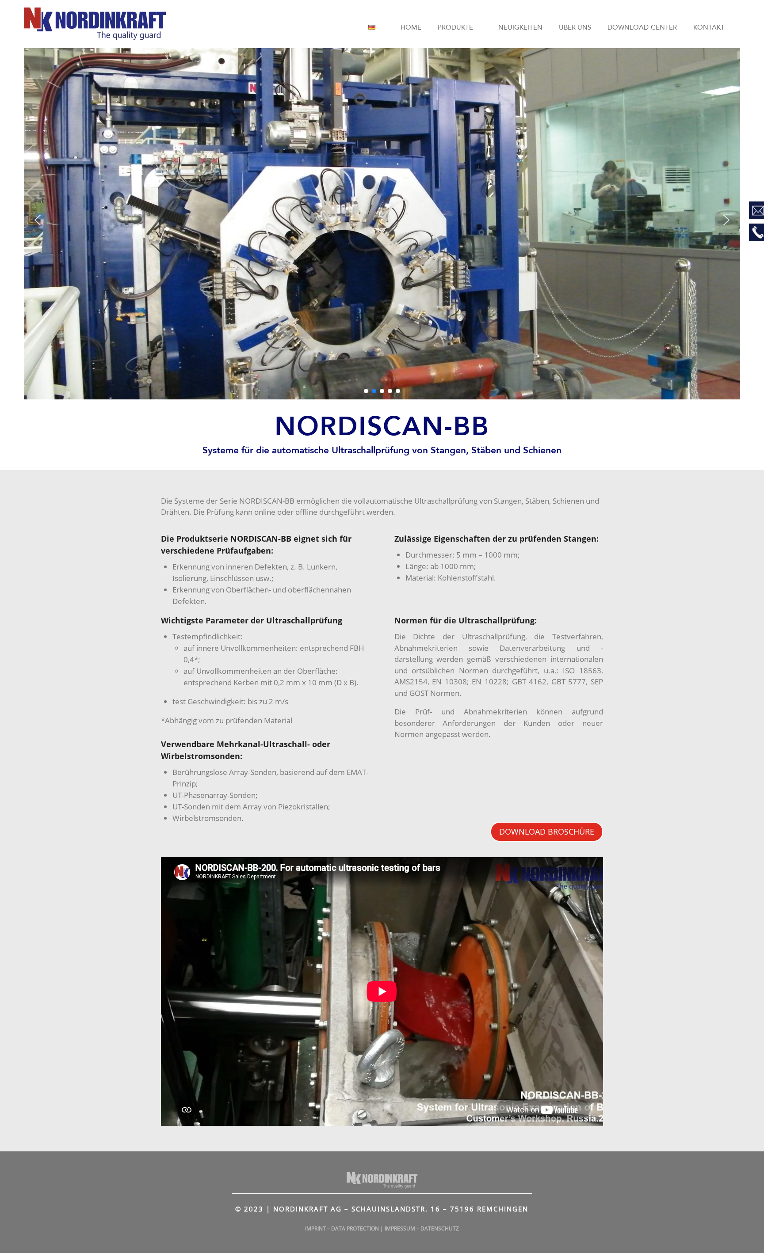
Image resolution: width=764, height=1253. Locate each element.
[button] (38, 220)
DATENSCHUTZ (439, 1228)
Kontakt (709, 28)
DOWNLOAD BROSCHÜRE (546, 831)
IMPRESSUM (400, 1228)
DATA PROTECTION (355, 1228)
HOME (411, 28)
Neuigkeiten (520, 28)
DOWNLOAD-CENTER (642, 28)
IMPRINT (315, 1228)
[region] (382, 219)
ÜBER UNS (575, 28)
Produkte (455, 28)
